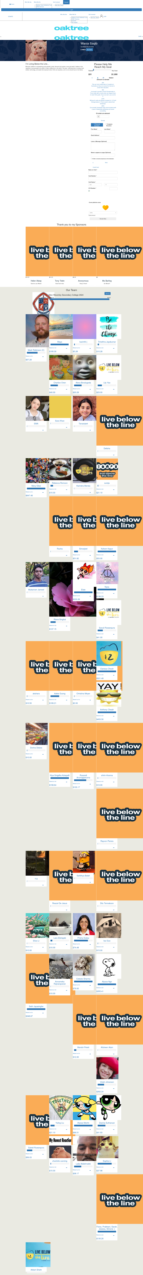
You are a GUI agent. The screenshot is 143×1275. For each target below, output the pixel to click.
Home (12, 4)
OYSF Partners (40, 7)
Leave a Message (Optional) (99, 141)
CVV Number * (92, 188)
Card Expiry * (92, 182)
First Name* (94, 129)
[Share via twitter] (82, 49)
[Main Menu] (0, 36)
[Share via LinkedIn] (85, 49)
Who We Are (28, 2)
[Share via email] (83, 49)
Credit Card (96, 167)
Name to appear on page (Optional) (101, 152)
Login (71, 10)
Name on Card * (92, 170)
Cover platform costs (95, 202)
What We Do (37, 2)
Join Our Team (59, 5)
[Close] (142, 36)
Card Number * (92, 176)
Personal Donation (97, 125)
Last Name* (107, 129)
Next (106, 162)
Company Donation (109, 125)
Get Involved (56, 2)
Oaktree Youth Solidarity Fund (44, 5)
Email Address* (95, 135)
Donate (66, 2)
